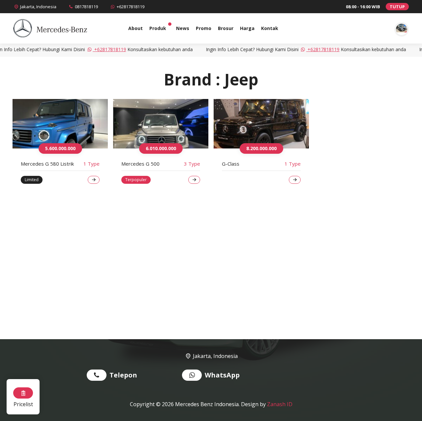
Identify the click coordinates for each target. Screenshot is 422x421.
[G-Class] (261, 123)
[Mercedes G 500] (160, 123)
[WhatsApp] (193, 376)
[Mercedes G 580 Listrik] (60, 123)
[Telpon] (98, 376)
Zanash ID (279, 404)
